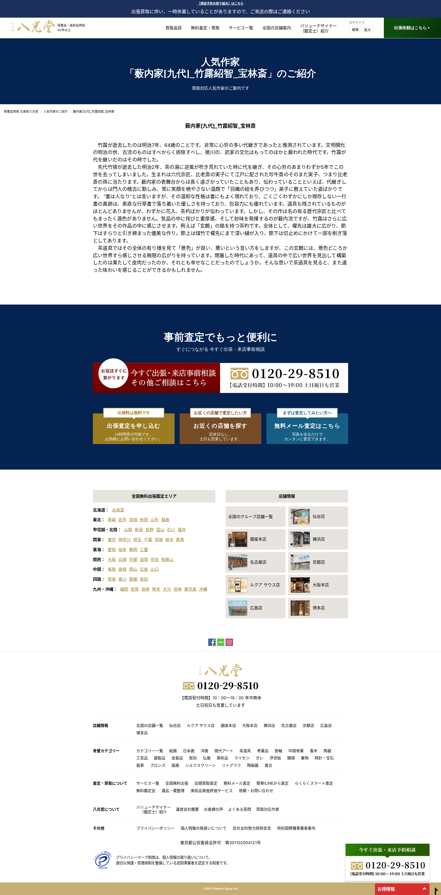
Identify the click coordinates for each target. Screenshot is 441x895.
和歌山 (167, 559)
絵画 (173, 750)
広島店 (326, 725)
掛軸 (278, 750)
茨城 (159, 539)
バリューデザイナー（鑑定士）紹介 (153, 809)
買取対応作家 (267, 809)
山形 (155, 519)
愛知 (112, 549)
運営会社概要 (187, 809)
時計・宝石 (324, 757)
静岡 (133, 549)
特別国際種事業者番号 (296, 828)
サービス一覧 (241, 27)
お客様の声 (213, 809)
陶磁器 (253, 765)
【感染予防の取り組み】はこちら (220, 3)
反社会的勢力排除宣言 (252, 828)
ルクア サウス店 (201, 725)
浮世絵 (275, 757)
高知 (144, 579)
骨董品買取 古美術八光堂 (21, 111)
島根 (122, 569)
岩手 (122, 519)
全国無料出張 (176, 783)
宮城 (133, 519)
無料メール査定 (237, 783)
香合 (268, 765)
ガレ (259, 757)
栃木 (169, 539)
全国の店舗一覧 (149, 725)
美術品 (222, 757)
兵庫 (122, 559)
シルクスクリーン (200, 765)
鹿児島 (190, 589)
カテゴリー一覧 (149, 750)
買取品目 (173, 27)
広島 (144, 569)
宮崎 (178, 589)
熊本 (156, 589)
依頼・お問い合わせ (256, 790)
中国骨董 (296, 750)
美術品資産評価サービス (212, 790)
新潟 (139, 529)
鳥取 (112, 569)
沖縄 (203, 589)
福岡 (124, 589)
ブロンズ (157, 765)
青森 (112, 519)
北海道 (118, 510)
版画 (175, 765)
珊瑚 (291, 757)
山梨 (128, 529)
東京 (112, 539)
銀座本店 (228, 725)
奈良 (155, 559)
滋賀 (144, 559)
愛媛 (133, 579)
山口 (155, 569)
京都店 (308, 725)
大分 (167, 589)
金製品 (177, 757)
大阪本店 (250, 725)
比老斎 (202, 174)
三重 (144, 549)
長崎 (145, 589)
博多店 (142, 732)
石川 (171, 529)
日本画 (188, 750)
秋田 (144, 519)
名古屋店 (289, 725)
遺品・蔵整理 (173, 790)
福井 (182, 529)
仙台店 (175, 725)
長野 (149, 529)
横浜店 (269, 725)
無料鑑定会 (145, 790)
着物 (305, 757)
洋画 (204, 750)
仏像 (207, 757)
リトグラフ (231, 765)
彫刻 (193, 757)
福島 (165, 519)
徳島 (112, 579)
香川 (122, 579)
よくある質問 (239, 809)
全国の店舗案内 (276, 27)
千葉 (148, 539)
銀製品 (159, 757)
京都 (133, 559)
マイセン (242, 757)
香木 (313, 750)
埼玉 (137, 539)
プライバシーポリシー (155, 828)
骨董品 (262, 750)
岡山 (133, 569)
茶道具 (105, 248)
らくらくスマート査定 (314, 783)
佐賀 (135, 589)
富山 (160, 529)
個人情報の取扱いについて (204, 828)
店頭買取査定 (205, 783)
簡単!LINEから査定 (272, 783)
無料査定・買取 (205, 27)
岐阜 (122, 549)
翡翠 (140, 765)
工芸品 (142, 757)
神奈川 (124, 539)
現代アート (223, 750)
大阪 (112, 559)
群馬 (180, 539)
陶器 (327, 750)
